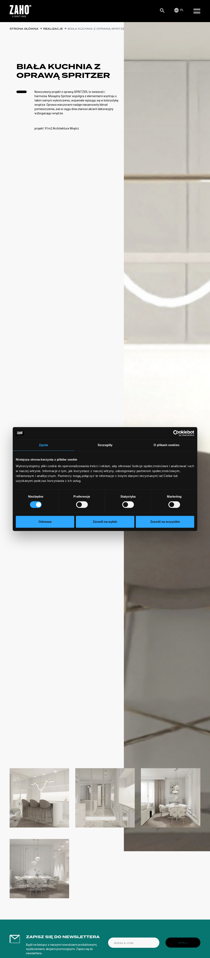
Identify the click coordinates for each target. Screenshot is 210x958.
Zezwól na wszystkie (165, 521)
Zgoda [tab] (43, 445)
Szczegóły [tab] (105, 445)
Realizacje (53, 28)
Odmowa (45, 521)
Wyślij (183, 942)
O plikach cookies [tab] (166, 445)
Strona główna (24, 28)
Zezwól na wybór (105, 521)
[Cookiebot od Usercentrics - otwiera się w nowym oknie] (176, 433)
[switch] (82, 504)
